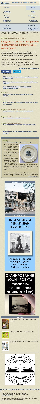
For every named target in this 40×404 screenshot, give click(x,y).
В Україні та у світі (33, 25)
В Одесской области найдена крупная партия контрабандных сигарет (17, 87)
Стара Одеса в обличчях (7, 21)
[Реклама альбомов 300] (20, 271)
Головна (6, 7)
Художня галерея (7, 16)
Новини (33, 7)
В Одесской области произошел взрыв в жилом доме (19, 124)
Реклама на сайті (5, 389)
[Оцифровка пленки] (20, 314)
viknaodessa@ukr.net (7, 395)
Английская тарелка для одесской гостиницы (18, 142)
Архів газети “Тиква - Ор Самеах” (22, 389)
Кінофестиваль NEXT (33, 16)
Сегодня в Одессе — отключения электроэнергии (18, 111)
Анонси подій (33, 12)
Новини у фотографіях (7, 12)
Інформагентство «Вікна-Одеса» (29, 68)
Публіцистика (7, 28)
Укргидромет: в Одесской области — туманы (16, 118)
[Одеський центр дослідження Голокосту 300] (20, 384)
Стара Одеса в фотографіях (33, 21)
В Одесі (7, 25)
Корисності (36, 389)
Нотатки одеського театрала (33, 28)
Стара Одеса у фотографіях (20, 182)
